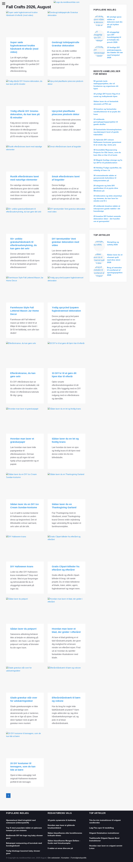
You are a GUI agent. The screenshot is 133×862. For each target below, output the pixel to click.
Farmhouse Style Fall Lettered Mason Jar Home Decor (24, 310)
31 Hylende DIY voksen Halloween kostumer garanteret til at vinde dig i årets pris (107, 142)
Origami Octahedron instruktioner (104, 833)
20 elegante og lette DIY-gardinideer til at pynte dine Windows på (106, 188)
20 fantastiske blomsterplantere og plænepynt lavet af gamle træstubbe (108, 132)
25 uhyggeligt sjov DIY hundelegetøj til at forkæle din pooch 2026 (114, 37)
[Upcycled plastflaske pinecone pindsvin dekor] (66, 93)
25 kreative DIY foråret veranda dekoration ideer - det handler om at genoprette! (107, 218)
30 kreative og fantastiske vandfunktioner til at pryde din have (107, 111)
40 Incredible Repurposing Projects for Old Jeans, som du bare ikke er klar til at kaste (107, 152)
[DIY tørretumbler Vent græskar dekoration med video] (66, 220)
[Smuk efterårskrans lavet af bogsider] (66, 158)
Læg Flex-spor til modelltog (101, 828)
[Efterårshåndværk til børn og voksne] (66, 679)
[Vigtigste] (66, 2)
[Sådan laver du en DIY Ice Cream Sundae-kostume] (25, 486)
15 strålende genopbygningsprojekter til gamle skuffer (106, 121)
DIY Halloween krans (21, 566)
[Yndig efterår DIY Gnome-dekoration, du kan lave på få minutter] (25, 93)
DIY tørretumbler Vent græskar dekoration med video (65, 242)
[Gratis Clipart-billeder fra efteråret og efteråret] (66, 548)
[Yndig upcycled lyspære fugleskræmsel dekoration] (66, 289)
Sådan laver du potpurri (23, 628)
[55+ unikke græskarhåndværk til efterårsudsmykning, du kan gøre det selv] (25, 220)
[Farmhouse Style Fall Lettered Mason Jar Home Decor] (25, 289)
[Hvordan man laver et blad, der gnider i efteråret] (66, 610)
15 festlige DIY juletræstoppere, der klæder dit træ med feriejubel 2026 (115, 52)
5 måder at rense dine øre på (60, 848)
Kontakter (65, 858)
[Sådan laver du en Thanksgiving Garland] (66, 486)
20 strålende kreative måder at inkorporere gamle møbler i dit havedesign (107, 208)
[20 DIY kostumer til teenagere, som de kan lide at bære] (25, 745)
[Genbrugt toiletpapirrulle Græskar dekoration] (66, 24)
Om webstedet (54, 858)
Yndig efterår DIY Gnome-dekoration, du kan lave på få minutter (25, 114)
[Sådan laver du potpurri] (25, 610)
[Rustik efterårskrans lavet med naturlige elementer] (25, 158)
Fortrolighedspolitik (78, 858)
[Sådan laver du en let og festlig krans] (66, 420)
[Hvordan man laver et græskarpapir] (25, 420)
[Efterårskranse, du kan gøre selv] (25, 355)
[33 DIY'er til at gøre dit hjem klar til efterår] (66, 355)
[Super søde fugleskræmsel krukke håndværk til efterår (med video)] (25, 24)
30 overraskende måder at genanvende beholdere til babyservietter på (105, 178)
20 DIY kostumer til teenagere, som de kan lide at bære (22, 766)
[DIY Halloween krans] (25, 548)
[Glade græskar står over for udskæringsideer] (25, 679)
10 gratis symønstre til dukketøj (62, 820)
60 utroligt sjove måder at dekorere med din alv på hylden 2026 (114, 22)
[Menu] (3, 3)
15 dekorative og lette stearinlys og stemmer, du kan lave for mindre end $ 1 (108, 198)
